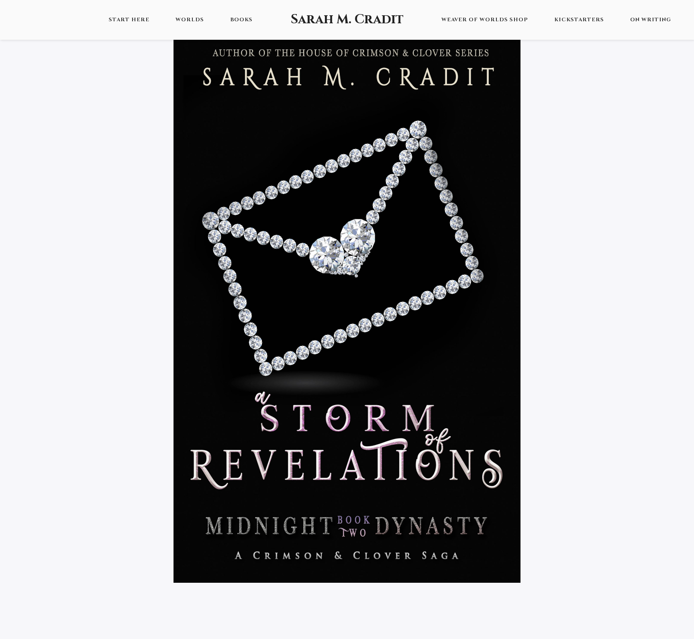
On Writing (650, 19)
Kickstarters (579, 19)
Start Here (129, 19)
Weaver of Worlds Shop (484, 19)
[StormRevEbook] (347, 307)
